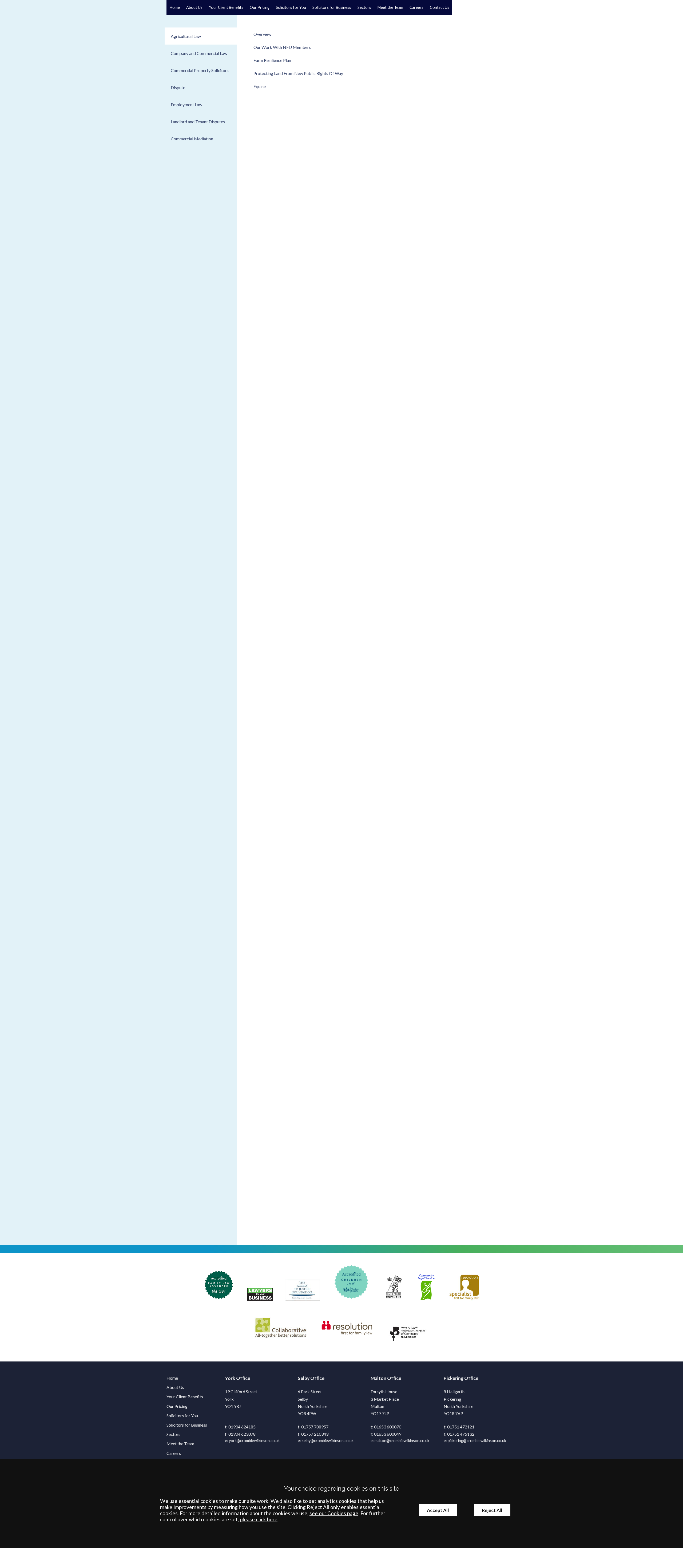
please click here (258, 1519)
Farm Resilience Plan (272, 60)
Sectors (364, 7)
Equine (259, 86)
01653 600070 (387, 1426)
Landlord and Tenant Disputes (198, 121)
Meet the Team (390, 7)
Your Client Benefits (226, 7)
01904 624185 (242, 1426)
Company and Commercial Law (199, 53)
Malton (378, 1378)
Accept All (438, 1510)
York (230, 1378)
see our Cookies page (333, 1513)
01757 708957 (314, 1426)
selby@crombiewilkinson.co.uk (328, 1440)
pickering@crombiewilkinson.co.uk (477, 1440)
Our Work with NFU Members (282, 47)
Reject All (492, 1510)
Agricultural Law (186, 36)
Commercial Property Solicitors (200, 70)
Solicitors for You (291, 7)
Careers (416, 7)
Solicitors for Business (331, 7)
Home (175, 7)
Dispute (178, 87)
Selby (303, 1378)
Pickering (453, 1378)
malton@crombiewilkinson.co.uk (402, 1440)
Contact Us (439, 7)
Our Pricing (259, 7)
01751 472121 (460, 1426)
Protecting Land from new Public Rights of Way (298, 73)
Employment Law (186, 104)
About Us (194, 7)
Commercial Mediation (192, 138)
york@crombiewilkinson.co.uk (254, 1440)
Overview (262, 34)
